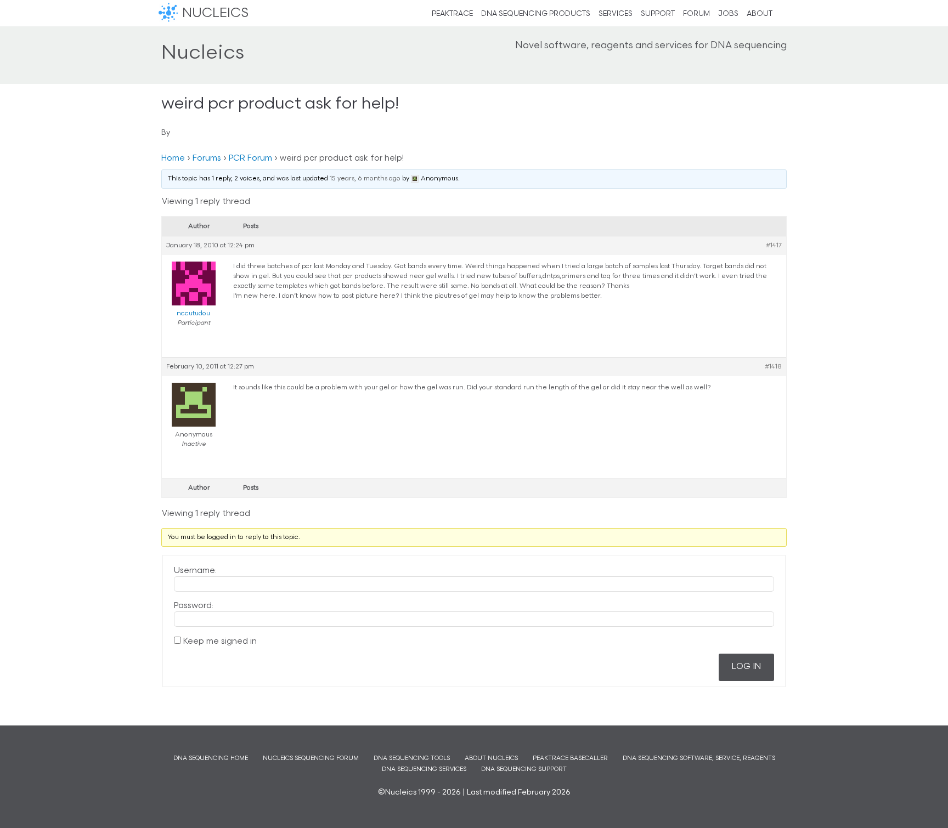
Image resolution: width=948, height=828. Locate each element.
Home (173, 159)
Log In (746, 667)
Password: (193, 606)
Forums (207, 159)
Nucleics (169, 13)
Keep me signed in (220, 642)
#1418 (773, 367)
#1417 (774, 245)
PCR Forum (250, 159)
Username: (195, 571)
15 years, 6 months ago (365, 178)
